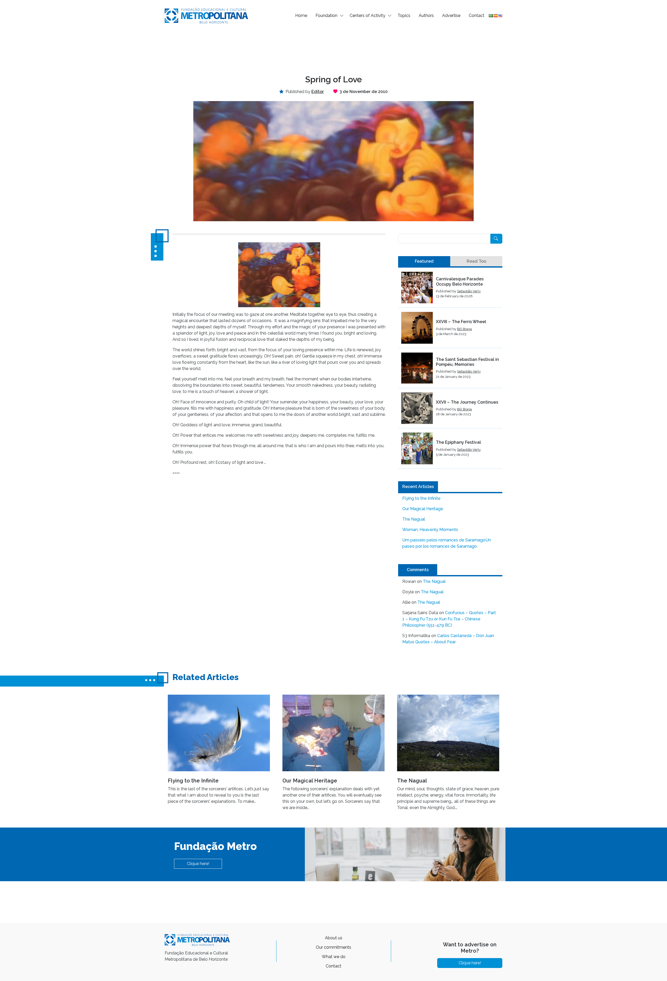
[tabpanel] (450, 370)
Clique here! (198, 863)
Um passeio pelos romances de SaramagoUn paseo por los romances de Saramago (446, 543)
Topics (404, 15)
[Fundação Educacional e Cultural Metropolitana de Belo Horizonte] (206, 15)
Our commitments (333, 947)
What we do (333, 956)
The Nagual (413, 519)
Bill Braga (464, 329)
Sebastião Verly (469, 291)
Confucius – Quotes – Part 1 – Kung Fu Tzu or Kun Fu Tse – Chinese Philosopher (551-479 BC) (449, 619)
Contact (476, 15)
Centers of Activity (367, 15)
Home (301, 15)
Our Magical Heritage (422, 508)
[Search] (496, 239)
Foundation (326, 15)
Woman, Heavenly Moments (430, 529)
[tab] (424, 261)
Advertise (451, 15)
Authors (426, 15)
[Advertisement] (333, 48)
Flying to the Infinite (421, 498)
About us (333, 937)
